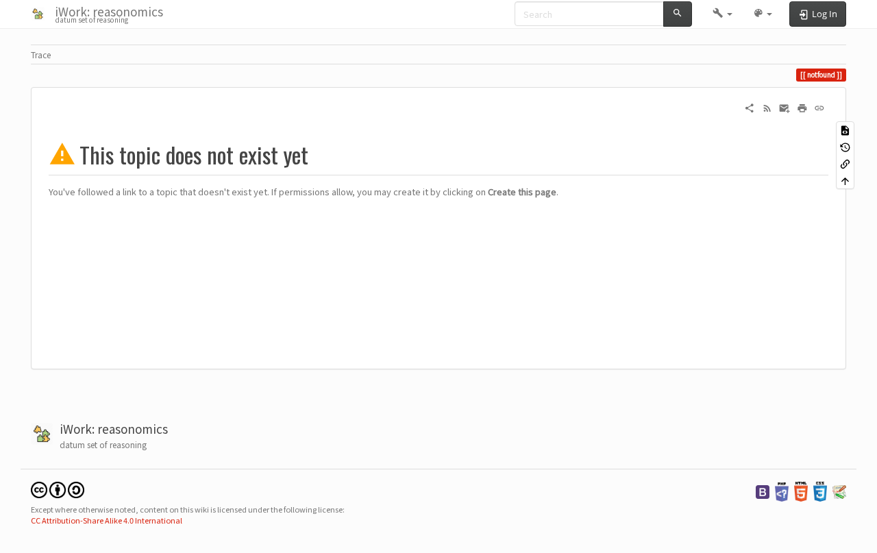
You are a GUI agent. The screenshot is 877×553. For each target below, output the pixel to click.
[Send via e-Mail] (784, 107)
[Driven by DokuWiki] (839, 490)
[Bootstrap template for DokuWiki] (762, 490)
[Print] (802, 107)
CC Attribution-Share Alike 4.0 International (106, 520)
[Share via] (749, 107)
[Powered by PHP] (782, 490)
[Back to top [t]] (845, 180)
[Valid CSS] (820, 490)
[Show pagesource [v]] (845, 130)
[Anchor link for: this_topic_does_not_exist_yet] (319, 155)
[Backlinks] (845, 163)
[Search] (677, 14)
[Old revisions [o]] (845, 147)
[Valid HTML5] (801, 490)
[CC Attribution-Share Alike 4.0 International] (57, 489)
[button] (722, 13)
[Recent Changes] (767, 107)
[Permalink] (819, 107)
